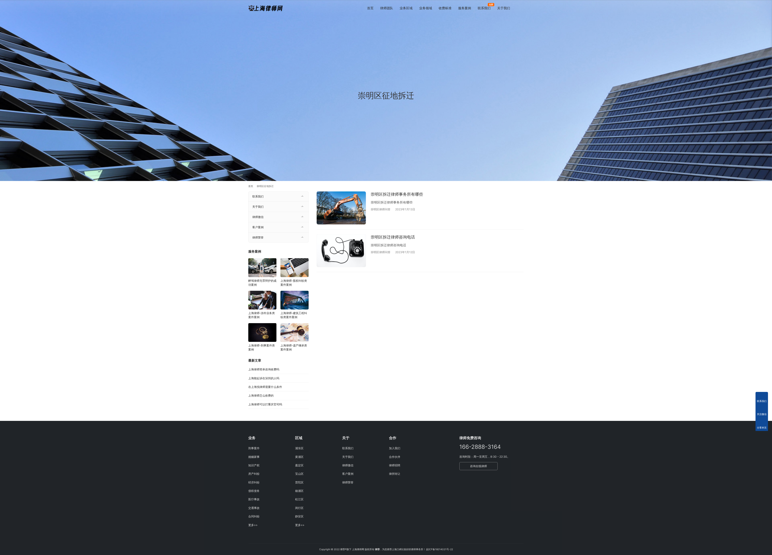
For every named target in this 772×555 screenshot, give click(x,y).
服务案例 (464, 8)
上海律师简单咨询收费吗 (263, 369)
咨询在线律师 (478, 466)
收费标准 (445, 8)
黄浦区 (299, 456)
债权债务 (254, 490)
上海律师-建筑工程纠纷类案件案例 (293, 315)
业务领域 (425, 8)
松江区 (299, 499)
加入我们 (394, 448)
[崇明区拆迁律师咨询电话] (341, 250)
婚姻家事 (254, 456)
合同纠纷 (254, 516)
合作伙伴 (394, 456)
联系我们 (484, 8)
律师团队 (386, 8)
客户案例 (258, 227)
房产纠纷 (254, 473)
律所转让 (394, 473)
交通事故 (254, 508)
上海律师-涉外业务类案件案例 (261, 315)
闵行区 (299, 508)
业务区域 (406, 8)
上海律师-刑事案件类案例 (261, 347)
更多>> (253, 525)
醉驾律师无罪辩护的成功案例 (262, 282)
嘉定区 (299, 465)
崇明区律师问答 (380, 209)
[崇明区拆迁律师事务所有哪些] (341, 207)
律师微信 (258, 217)
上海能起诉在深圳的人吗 (263, 378)
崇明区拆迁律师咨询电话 (393, 237)
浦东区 (299, 448)
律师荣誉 (258, 237)
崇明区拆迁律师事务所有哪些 (397, 194)
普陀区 (299, 482)
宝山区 (299, 473)
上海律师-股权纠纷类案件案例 (293, 282)
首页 (370, 8)
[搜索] (522, 8)
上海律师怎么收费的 (261, 395)
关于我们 (503, 8)
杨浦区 (299, 490)
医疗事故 (254, 499)
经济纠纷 (254, 482)
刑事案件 (254, 448)
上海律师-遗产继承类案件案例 (293, 347)
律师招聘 (394, 465)
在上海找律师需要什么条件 (265, 386)
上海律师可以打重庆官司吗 (265, 404)
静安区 (299, 516)
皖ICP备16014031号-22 (439, 549)
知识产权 (254, 465)
